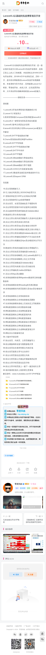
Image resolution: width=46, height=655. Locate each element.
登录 (17, 574)
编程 (9, 10)
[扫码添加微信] (42, 639)
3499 (23, 488)
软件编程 (16, 10)
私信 (40, 22)
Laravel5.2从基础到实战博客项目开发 (21, 15)
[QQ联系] (42, 633)
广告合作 (27, 626)
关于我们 (36, 626)
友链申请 (9, 626)
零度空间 (30, 629)
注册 (31, 574)
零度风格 (12, 20)
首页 (4, 10)
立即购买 (23, 53)
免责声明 (18, 626)
